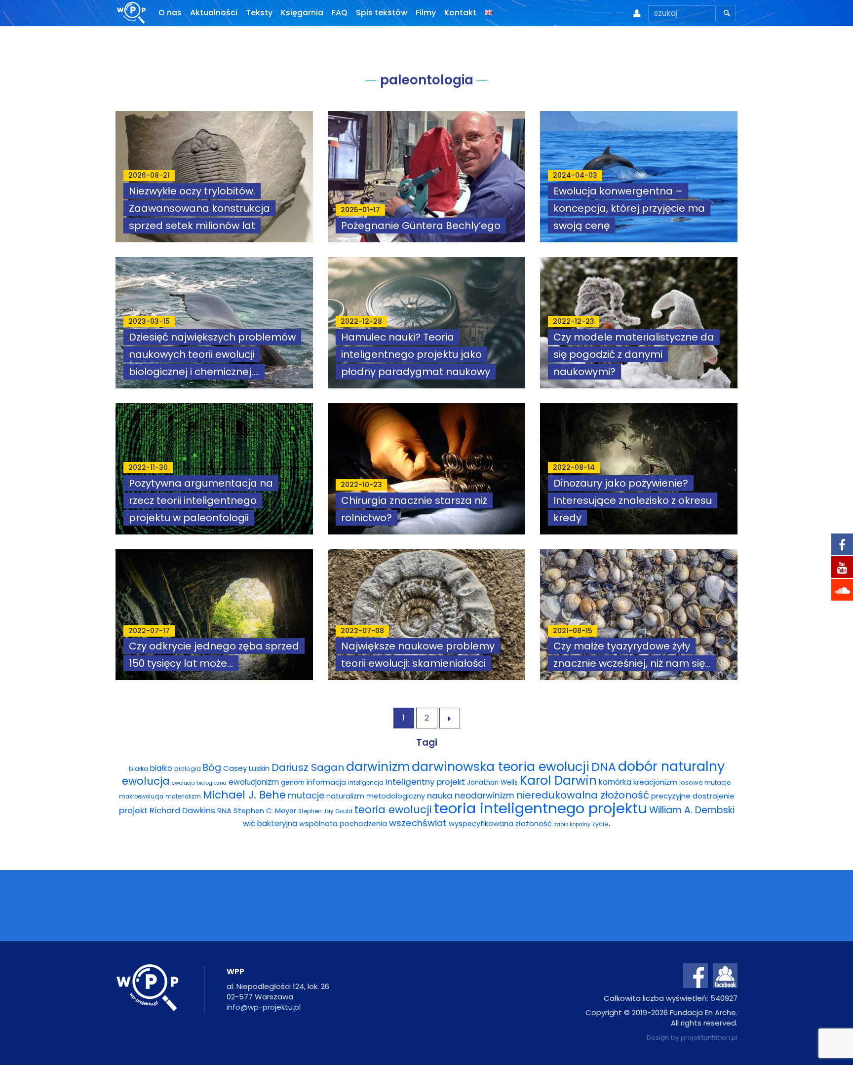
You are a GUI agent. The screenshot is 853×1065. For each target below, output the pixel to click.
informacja (326, 782)
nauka (440, 795)
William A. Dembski (692, 810)
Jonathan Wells (492, 782)
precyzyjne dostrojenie (693, 796)
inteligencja (366, 782)
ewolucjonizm (254, 782)
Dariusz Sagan (307, 767)
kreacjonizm (655, 782)
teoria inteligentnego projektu (540, 808)
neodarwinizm (484, 795)
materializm (183, 796)
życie (600, 824)
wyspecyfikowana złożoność (500, 824)
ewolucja (146, 781)
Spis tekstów (381, 12)
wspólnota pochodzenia (343, 824)
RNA (224, 810)
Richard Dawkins (182, 810)
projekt (133, 810)
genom (293, 782)
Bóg (212, 767)
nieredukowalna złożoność (582, 795)
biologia (187, 768)
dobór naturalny (671, 766)
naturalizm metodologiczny (375, 796)
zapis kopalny (572, 824)
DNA (603, 767)
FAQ (340, 12)
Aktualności (213, 12)
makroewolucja (141, 796)
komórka (615, 782)
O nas (170, 12)
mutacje (306, 795)
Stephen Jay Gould (325, 811)
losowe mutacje (705, 782)
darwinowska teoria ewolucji (500, 766)
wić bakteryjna (270, 823)
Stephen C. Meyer (264, 811)
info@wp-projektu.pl (264, 1007)
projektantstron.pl (709, 1037)
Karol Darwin (558, 780)
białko (161, 768)
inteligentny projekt (425, 782)
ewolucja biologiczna (199, 783)
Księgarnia (302, 12)
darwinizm (378, 766)
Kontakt (460, 12)
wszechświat (418, 823)
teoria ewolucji (393, 809)
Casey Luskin (246, 768)
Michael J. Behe (244, 795)
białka (138, 768)
